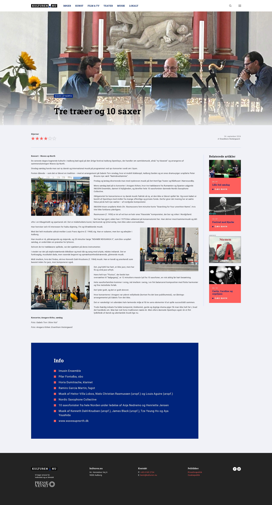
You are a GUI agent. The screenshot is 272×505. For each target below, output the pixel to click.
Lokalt (133, 5)
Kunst (79, 5)
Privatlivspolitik (195, 472)
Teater (108, 5)
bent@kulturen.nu (148, 475)
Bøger (67, 5)
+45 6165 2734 (147, 472)
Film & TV (93, 5)
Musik (121, 5)
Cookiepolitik (194, 475)
